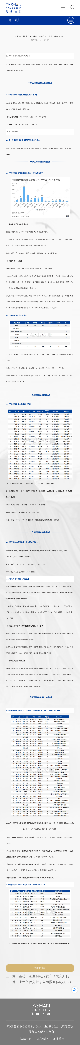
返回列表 (40, 968)
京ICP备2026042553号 (21, 1026)
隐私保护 (42, 1039)
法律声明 (25, 1039)
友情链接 (58, 1039)
